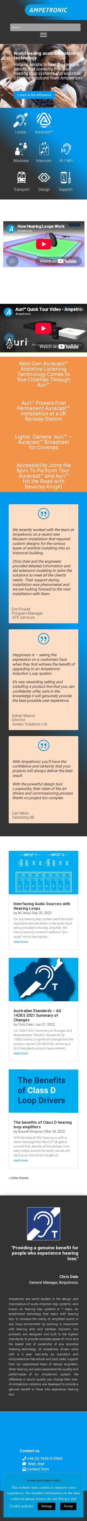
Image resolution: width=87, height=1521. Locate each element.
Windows (21, 160)
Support (65, 189)
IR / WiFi (66, 160)
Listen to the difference (34, 95)
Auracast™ (44, 132)
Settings (46, 1506)
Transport (21, 189)
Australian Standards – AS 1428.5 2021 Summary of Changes (37, 1015)
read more (21, 942)
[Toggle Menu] (43, 35)
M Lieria (24, 913)
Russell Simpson (30, 1131)
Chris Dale (25, 1024)
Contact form (38, 1469)
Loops (20, 132)
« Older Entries (19, 1178)
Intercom (44, 160)
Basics (42, 218)
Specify (20, 218)
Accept (68, 1506)
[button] (43, 166)
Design (44, 189)
